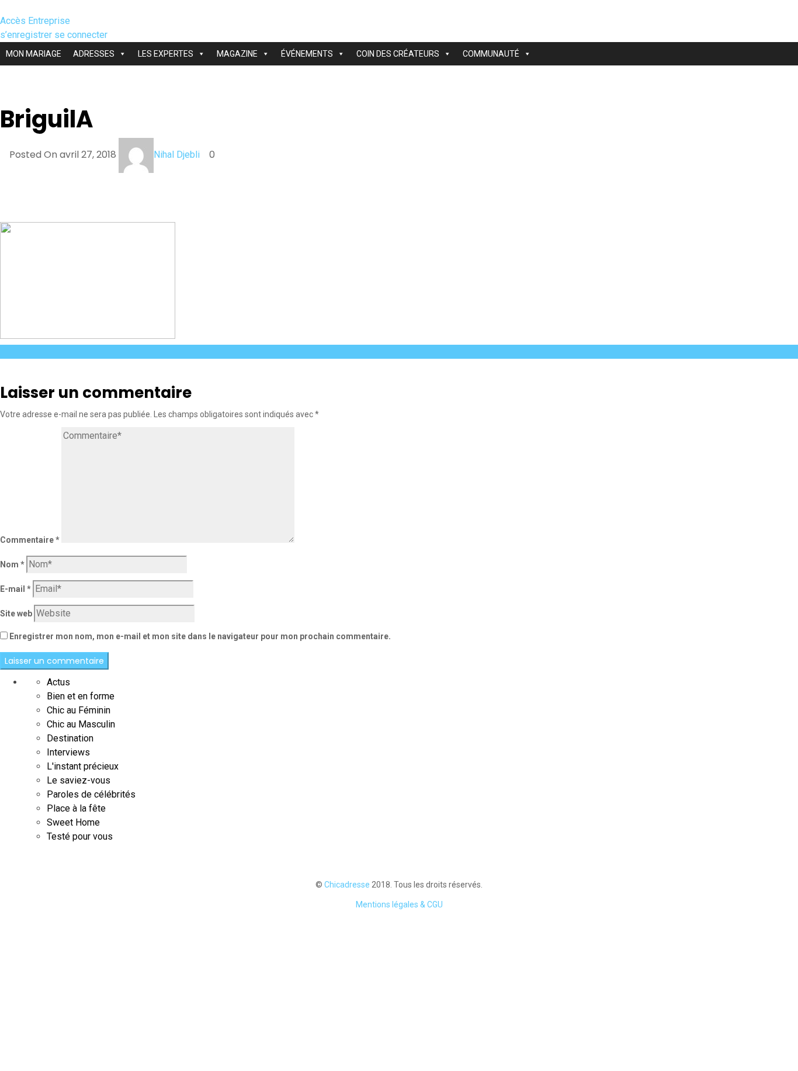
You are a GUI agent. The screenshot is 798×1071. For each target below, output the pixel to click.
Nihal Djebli (177, 154)
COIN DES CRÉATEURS (397, 53)
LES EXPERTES (165, 53)
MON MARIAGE (33, 53)
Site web (16, 613)
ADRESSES (94, 53)
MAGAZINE (237, 53)
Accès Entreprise (35, 20)
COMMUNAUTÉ (491, 53)
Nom (12, 564)
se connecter (80, 34)
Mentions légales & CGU (399, 904)
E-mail (15, 589)
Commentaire (30, 540)
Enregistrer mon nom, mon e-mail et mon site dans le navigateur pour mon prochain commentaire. (200, 636)
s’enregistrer (27, 34)
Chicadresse (347, 884)
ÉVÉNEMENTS (307, 53)
